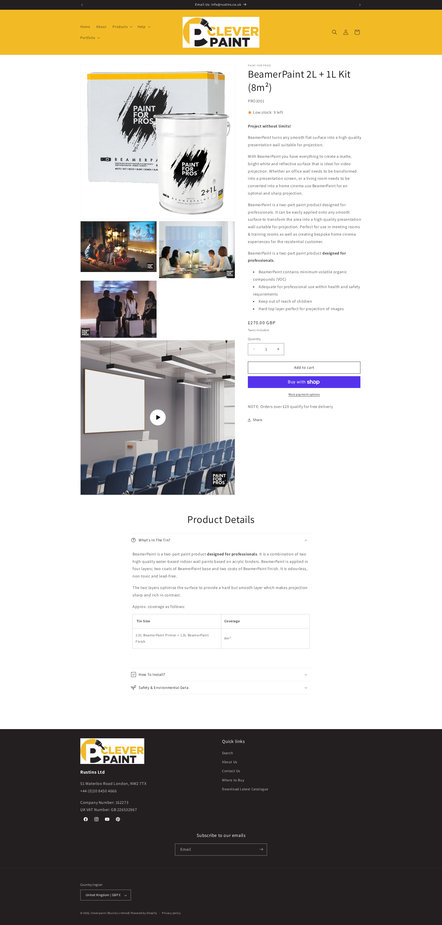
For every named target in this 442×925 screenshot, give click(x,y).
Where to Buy (233, 780)
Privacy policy (171, 913)
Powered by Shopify (144, 913)
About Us (229, 762)
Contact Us (231, 771)
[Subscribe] (261, 849)
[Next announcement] (360, 5)
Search (227, 753)
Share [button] (257, 419)
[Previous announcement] (82, 5)
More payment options (304, 394)
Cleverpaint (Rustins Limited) (110, 913)
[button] (122, 26)
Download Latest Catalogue (245, 789)
